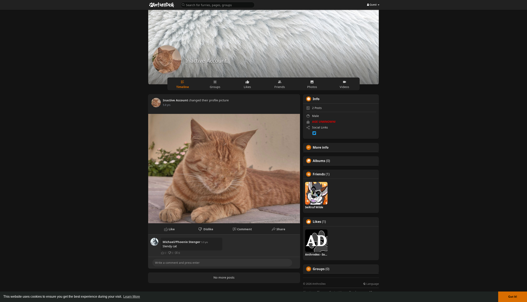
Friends (319, 174)
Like (171, 229)
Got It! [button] (512, 296)
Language (372, 283)
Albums (319, 160)
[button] (217, 4)
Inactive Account (206, 60)
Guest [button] (373, 4)
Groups (319, 269)
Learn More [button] (131, 296)
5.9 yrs (166, 105)
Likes (317, 221)
